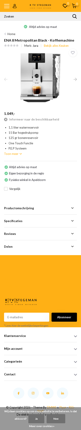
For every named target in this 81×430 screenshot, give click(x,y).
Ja (36, 418)
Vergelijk (14, 189)
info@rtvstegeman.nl (11, 286)
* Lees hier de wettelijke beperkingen (26, 325)
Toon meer (11, 154)
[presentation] (5, 80)
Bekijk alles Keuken (56, 45)
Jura (35, 45)
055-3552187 (10, 280)
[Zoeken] (74, 16)
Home (11, 34)
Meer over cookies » (41, 426)
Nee (55, 418)
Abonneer (64, 317)
